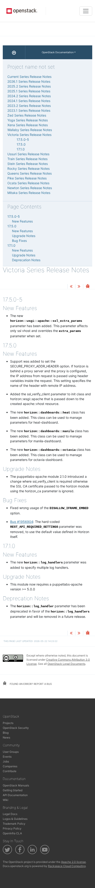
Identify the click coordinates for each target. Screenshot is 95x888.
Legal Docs (10, 814)
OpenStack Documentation (58, 52)
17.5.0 (21, 144)
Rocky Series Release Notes (28, 168)
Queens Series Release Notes (29, 173)
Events (7, 756)
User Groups (11, 751)
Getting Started (12, 790)
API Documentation (15, 795)
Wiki (5, 800)
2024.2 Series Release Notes (29, 96)
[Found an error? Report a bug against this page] (87, 287)
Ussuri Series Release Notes (28, 154)
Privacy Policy (12, 828)
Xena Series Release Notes (27, 125)
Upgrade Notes (23, 236)
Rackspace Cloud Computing (67, 866)
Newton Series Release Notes (29, 188)
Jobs (6, 761)
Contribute (9, 771)
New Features (22, 221)
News (6, 737)
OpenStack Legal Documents (66, 663)
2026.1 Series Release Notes (28, 81)
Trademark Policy (14, 823)
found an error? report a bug (30, 684)
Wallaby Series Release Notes (29, 130)
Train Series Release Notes (27, 159)
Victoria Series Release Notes (29, 135)
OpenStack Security (16, 728)
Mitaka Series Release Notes (28, 193)
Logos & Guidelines (15, 819)
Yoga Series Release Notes (27, 120)
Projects (8, 723)
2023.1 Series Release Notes (28, 110)
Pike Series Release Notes (27, 178)
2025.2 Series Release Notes (29, 86)
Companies (10, 766)
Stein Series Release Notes (27, 164)
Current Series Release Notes (29, 77)
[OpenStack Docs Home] (14, 52)
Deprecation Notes (26, 260)
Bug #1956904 (21, 522)
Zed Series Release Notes (26, 115)
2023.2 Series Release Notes (29, 106)
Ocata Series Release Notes (28, 183)
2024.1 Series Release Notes (28, 101)
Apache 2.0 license (73, 862)
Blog (6, 732)
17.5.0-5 (23, 139)
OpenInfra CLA (12, 833)
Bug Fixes (19, 241)
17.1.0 (21, 149)
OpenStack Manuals (16, 785)
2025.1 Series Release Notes (28, 91)
